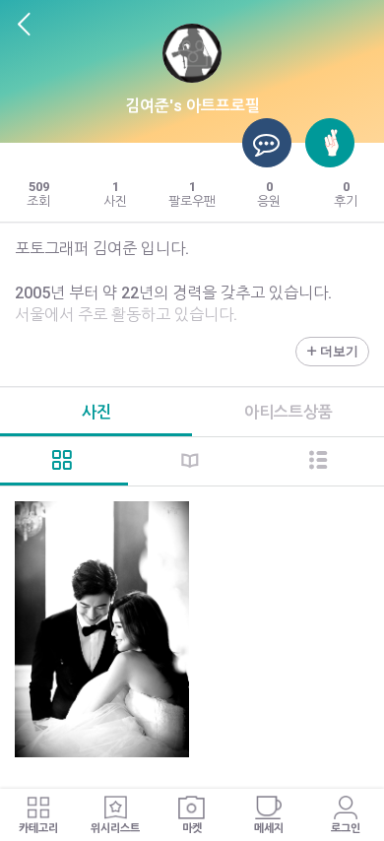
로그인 (345, 828)
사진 (96, 412)
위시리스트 (115, 828)
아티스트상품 (288, 412)
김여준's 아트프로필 (192, 106)
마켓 (192, 828)
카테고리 (38, 828)
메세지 (269, 828)
